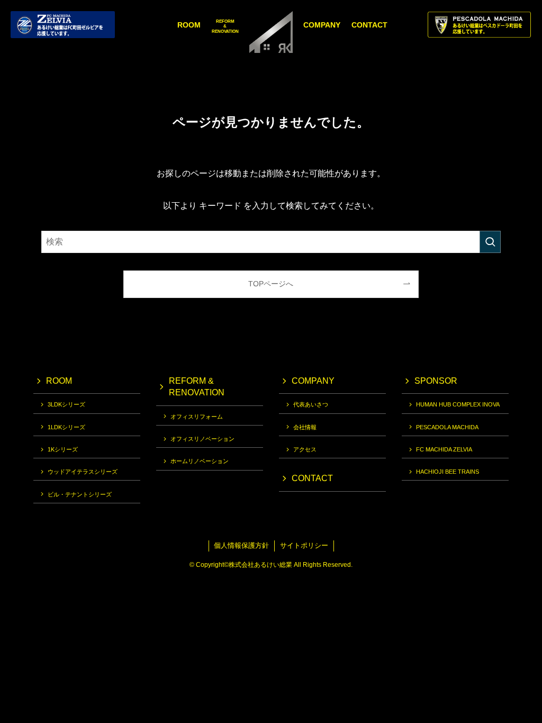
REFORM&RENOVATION (225, 26)
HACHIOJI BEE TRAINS (447, 471)
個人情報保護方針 (241, 545)
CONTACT (369, 25)
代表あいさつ (310, 404)
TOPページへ (270, 283)
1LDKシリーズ (66, 427)
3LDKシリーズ (66, 404)
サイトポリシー (304, 545)
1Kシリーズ (63, 449)
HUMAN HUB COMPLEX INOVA (458, 404)
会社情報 (305, 427)
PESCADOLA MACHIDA (447, 427)
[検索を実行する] (490, 242)
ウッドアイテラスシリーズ (83, 471)
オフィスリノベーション (202, 439)
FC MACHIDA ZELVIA (444, 449)
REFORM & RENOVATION (196, 386)
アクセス (305, 449)
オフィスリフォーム (196, 416)
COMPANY (321, 25)
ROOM (189, 25)
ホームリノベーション (199, 461)
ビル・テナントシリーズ (80, 494)
